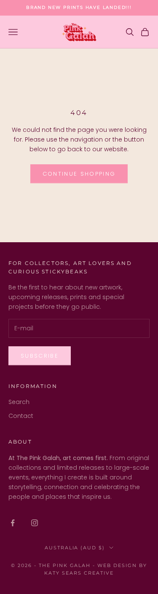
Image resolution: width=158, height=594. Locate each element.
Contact (20, 416)
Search (18, 402)
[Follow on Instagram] (34, 523)
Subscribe (40, 356)
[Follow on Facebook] (12, 523)
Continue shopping (79, 174)
